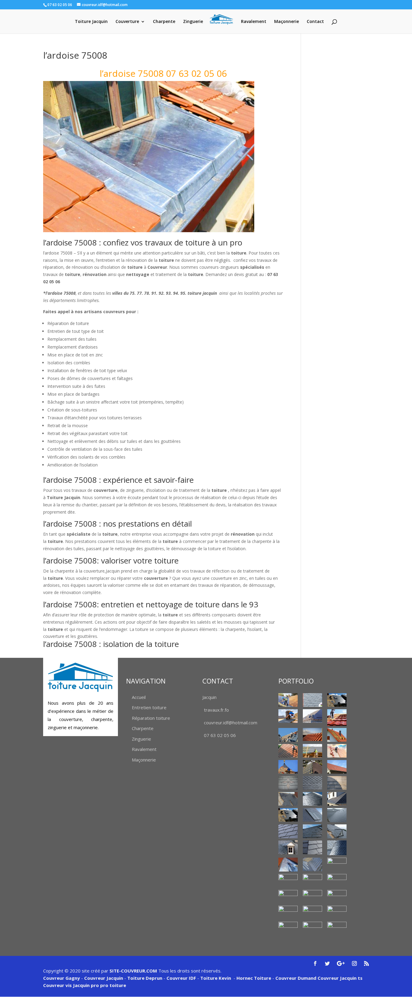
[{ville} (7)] (337, 735)
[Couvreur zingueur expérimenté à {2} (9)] (337, 897)
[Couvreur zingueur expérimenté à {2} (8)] (312, 896)
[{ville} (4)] (337, 717)
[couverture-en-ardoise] (288, 799)
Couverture (127, 21)
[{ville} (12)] (312, 767)
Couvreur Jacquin (103, 978)
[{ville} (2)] (337, 700)
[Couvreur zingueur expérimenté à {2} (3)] (337, 864)
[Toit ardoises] (312, 831)
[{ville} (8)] (288, 751)
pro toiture (113, 985)
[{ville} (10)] (337, 751)
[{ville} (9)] (312, 751)
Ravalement (253, 21)
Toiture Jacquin (91, 21)
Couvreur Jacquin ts (339, 978)
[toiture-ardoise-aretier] (312, 847)
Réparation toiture (151, 718)
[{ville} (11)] (288, 767)
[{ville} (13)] (337, 767)
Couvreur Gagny (61, 978)
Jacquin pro (85, 985)
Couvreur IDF (181, 978)
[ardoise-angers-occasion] (312, 783)
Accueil (139, 697)
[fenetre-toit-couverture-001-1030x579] (288, 815)
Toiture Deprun (144, 978)
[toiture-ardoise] (288, 847)
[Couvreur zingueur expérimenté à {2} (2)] (312, 864)
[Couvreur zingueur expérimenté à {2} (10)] (288, 912)
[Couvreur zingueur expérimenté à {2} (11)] (312, 912)
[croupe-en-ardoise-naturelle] (312, 799)
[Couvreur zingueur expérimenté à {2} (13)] (288, 928)
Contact (315, 21)
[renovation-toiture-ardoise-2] (288, 831)
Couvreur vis (57, 985)
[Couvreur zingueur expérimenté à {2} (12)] (337, 912)
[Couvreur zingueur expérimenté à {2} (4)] (288, 881)
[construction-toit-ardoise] (337, 783)
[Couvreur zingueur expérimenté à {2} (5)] (312, 881)
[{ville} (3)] (312, 716)
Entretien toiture (149, 707)
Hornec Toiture (253, 978)
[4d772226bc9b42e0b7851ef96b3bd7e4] (288, 783)
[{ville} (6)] (312, 734)
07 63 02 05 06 (220, 735)
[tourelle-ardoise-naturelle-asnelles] (337, 847)
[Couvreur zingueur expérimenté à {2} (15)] (337, 928)
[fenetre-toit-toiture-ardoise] (312, 815)
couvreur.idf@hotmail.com (230, 722)
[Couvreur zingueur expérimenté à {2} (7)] (288, 897)
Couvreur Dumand (295, 978)
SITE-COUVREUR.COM (133, 971)
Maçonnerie (286, 21)
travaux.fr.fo (216, 710)
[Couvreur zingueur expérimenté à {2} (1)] (288, 865)
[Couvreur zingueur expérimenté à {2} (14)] (312, 927)
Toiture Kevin (215, 978)
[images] (337, 815)
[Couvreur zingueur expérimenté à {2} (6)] (337, 879)
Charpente (164, 21)
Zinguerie (193, 21)
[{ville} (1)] (288, 700)
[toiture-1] (337, 831)
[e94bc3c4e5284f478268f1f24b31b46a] (337, 799)
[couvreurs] (288, 735)
